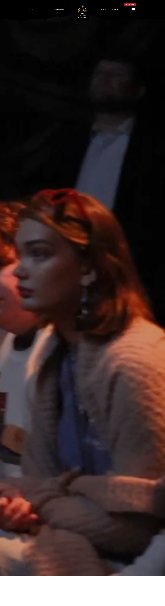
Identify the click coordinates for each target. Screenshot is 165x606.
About (103, 9)
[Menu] (133, 9)
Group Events (59, 9)
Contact (115, 9)
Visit (30, 9)
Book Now (130, 4)
